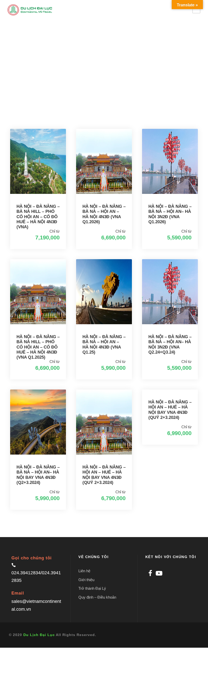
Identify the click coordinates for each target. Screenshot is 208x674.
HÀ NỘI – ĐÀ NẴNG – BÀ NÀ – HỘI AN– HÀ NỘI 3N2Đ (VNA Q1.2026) (170, 214)
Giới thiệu (86, 580)
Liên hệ (84, 571)
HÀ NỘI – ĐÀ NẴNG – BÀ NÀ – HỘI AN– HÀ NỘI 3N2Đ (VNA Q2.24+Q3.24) (170, 344)
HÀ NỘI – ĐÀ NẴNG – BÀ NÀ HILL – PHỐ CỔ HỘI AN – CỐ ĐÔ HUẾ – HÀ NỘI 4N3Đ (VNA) (38, 217)
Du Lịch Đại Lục (39, 635)
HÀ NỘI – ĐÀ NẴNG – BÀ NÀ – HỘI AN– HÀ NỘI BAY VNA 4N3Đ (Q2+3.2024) (38, 475)
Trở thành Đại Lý (92, 588)
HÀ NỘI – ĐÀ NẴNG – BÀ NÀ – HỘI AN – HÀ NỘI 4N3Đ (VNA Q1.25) (104, 344)
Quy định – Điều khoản (97, 597)
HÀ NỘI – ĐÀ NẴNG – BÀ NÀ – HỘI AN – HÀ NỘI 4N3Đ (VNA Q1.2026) (104, 214)
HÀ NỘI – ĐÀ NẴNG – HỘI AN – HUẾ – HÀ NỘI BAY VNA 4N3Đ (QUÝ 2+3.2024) (104, 475)
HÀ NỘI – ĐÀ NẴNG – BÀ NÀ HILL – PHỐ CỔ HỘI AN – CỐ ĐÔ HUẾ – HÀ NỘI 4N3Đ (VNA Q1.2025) (38, 347)
